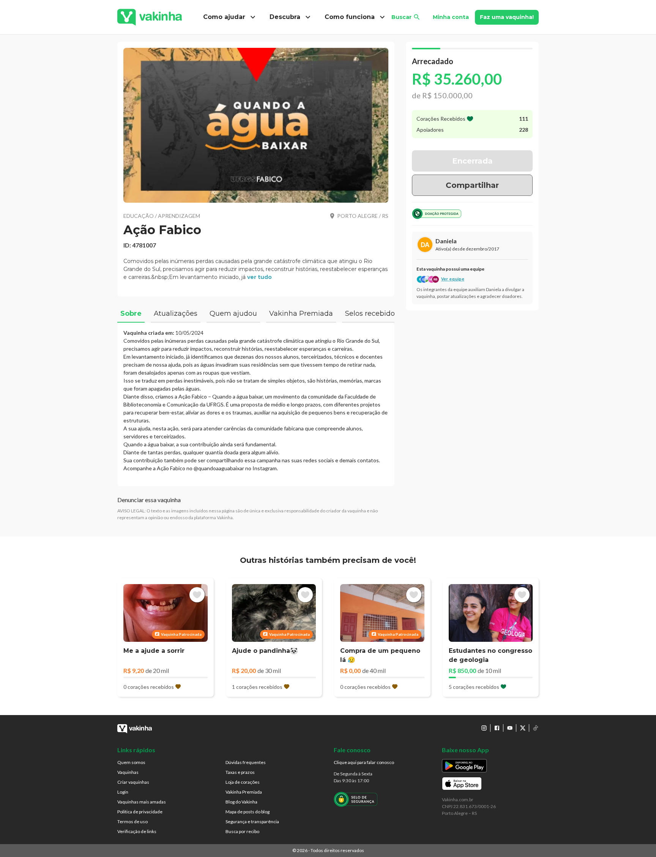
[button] (255, 125)
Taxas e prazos (240, 772)
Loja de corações (243, 782)
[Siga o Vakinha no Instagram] (484, 728)
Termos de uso (132, 821)
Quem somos (131, 762)
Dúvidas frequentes (246, 762)
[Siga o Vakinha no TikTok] (536, 728)
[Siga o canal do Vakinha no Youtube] (510, 728)
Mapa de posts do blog (248, 811)
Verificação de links (136, 831)
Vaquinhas (128, 772)
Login (122, 792)
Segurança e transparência (252, 821)
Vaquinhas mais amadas (141, 802)
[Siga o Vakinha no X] (523, 728)
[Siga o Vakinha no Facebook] (497, 728)
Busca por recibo (242, 831)
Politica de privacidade (139, 811)
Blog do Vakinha (241, 802)
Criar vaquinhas (133, 782)
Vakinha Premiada (244, 792)
